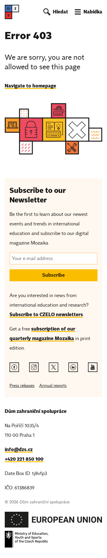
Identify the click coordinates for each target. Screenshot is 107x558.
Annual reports (53, 385)
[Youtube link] (92, 367)
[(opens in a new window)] (53, 521)
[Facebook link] (14, 367)
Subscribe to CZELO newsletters (46, 314)
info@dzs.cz (19, 449)
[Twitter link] (53, 367)
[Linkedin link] (73, 367)
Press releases (22, 385)
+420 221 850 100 (24, 459)
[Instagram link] (34, 367)
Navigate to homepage (30, 86)
